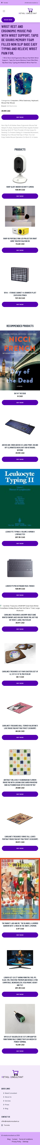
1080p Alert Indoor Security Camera (20, 187)
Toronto (6, 3)
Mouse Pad (5, 103)
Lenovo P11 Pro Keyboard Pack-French (20, 586)
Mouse (12, 103)
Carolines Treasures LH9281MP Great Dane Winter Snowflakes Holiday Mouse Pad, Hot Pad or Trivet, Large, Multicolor (20, 617)
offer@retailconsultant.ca (31, 3)
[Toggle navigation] (3, 11)
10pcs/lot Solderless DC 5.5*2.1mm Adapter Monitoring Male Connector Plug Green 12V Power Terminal (20, 1039)
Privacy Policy (16, 1142)
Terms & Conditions (26, 1139)
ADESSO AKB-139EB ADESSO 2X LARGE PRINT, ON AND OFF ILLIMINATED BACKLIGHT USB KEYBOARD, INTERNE (20, 447)
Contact (14, 1139)
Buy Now (20, 117)
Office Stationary (25, 101)
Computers (14, 101)
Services (8, 1101)
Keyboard (34, 101)
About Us (8, 1097)
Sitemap (25, 1142)
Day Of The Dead (20, 393)
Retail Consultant (11, 1093)
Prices (7, 1105)
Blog (6, 1109)
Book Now (8, 20)
